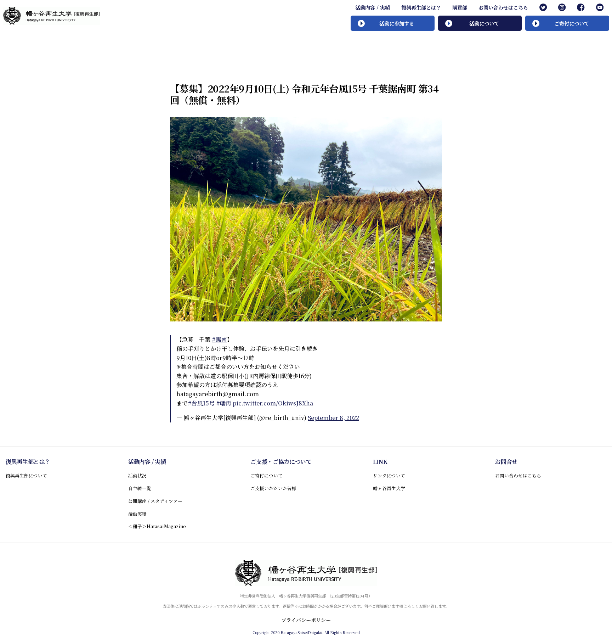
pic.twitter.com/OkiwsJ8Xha (273, 403)
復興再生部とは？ (421, 7)
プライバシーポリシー (306, 619)
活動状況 (137, 475)
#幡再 (223, 403)
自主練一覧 (139, 488)
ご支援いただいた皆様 (273, 488)
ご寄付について (266, 475)
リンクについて (389, 475)
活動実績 (137, 513)
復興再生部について (26, 475)
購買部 (459, 7)
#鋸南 (219, 339)
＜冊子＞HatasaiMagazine (157, 526)
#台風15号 (201, 403)
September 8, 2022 (333, 418)
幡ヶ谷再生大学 (389, 488)
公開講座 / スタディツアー (155, 501)
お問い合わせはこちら (503, 7)
